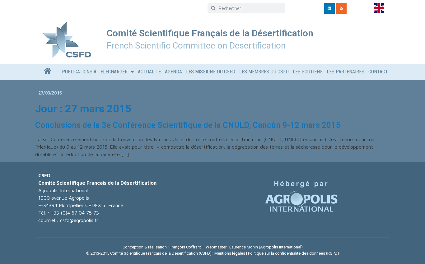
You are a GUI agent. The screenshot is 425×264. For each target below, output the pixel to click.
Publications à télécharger (95, 72)
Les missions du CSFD (210, 72)
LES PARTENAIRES (345, 72)
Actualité (149, 72)
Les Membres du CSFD (264, 72)
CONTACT (378, 72)
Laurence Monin (243, 247)
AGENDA (173, 72)
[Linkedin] (329, 8)
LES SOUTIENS (308, 72)
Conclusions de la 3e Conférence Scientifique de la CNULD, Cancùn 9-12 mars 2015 (187, 125)
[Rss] (341, 8)
